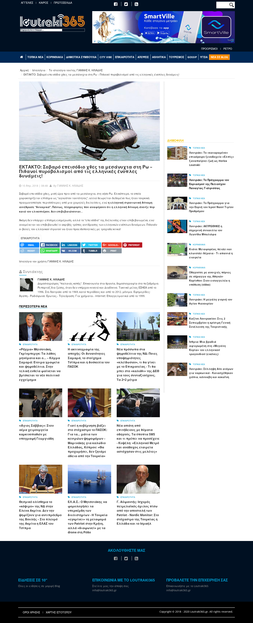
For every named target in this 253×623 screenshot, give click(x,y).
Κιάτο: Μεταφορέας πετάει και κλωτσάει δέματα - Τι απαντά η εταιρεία (211, 253)
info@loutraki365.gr (104, 590)
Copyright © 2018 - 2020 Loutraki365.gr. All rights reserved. (196, 611)
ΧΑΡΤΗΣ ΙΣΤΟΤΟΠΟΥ (58, 612)
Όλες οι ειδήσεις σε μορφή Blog (39, 586)
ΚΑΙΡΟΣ (43, 3)
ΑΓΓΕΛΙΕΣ (27, 3)
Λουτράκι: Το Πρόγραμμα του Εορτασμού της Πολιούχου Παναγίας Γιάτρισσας (209, 184)
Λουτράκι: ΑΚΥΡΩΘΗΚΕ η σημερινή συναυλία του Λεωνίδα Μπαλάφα (205, 230)
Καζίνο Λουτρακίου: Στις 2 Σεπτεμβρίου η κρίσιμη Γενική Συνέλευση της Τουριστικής (209, 322)
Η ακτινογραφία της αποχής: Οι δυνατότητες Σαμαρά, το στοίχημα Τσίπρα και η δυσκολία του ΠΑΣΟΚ (89, 358)
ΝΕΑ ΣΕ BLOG (219, 57)
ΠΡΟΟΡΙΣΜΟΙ (209, 49)
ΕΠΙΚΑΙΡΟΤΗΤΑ (124, 57)
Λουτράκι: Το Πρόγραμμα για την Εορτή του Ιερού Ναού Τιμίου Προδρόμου (211, 207)
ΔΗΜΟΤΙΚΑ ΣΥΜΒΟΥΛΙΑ (81, 57)
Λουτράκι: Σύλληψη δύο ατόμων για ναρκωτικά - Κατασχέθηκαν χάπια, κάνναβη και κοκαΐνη (211, 373)
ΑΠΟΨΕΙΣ (143, 57)
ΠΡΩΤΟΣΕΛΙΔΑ (63, 3)
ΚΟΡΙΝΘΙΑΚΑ (54, 57)
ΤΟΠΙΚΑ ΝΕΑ (35, 57)
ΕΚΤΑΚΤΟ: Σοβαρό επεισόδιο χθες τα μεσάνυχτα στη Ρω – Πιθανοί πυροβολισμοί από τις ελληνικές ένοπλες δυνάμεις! (85, 171)
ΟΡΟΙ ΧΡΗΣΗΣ (31, 612)
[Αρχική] (52, 23)
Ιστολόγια (38, 70)
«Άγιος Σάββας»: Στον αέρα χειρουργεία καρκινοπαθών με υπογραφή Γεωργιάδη (36, 432)
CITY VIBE (106, 57)
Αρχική (24, 70)
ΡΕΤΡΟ (227, 49)
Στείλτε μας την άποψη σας (110, 586)
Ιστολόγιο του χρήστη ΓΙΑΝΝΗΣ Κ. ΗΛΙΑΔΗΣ (46, 261)
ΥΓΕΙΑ (204, 57)
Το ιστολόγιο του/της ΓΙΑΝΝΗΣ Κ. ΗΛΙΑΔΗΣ (76, 70)
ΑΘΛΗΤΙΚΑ (159, 57)
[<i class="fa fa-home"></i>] (22, 57)
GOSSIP (192, 57)
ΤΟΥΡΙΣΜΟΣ (176, 57)
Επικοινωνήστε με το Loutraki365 (187, 586)
